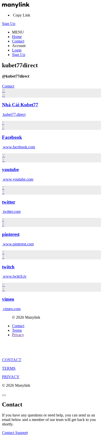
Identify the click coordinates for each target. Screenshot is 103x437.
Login (17, 50)
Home (17, 37)
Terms (17, 330)
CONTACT (11, 360)
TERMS (9, 368)
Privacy (18, 335)
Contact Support (15, 432)
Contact (18, 41)
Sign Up (8, 24)
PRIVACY (11, 377)
